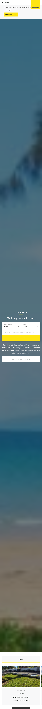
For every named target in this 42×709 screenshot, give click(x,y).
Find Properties (21, 338)
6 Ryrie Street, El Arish (21, 697)
